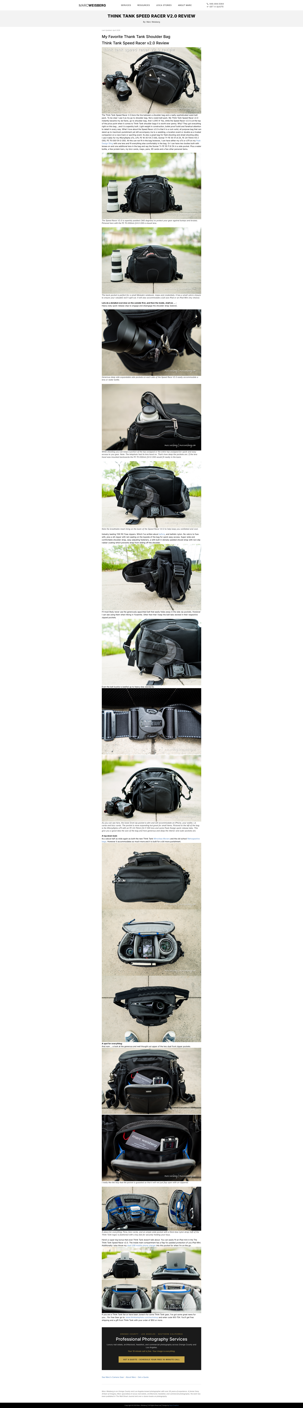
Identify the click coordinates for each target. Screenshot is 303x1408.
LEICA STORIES (164, 5)
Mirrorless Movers (162, 838)
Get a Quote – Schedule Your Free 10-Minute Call (151, 1359)
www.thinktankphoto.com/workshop (142, 1317)
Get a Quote (143, 1377)
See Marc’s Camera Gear (113, 1377)
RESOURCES (143, 5)
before (162, 534)
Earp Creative (174, 1405)
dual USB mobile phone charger (141, 1245)
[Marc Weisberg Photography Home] (92, 5)
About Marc (185, 5)
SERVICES (126, 5)
